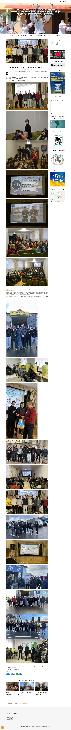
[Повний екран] (64, 57)
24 (64, 108)
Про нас (23, 35)
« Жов (51, 113)
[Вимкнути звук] (62, 57)
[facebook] (60, 1)
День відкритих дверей (26, 692)
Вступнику (30, 35)
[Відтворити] (51, 57)
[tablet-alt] (65, 1)
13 (55, 106)
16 (62, 106)
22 (60, 108)
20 (55, 108)
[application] (57, 54)
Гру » (54, 113)
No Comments (29, 69)
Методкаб (46, 35)
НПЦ (53, 35)
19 (53, 108)
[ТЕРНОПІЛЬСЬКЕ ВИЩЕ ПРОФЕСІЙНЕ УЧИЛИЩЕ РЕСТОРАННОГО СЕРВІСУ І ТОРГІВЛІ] (35, 12)
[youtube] (63, 1)
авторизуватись (25, 703)
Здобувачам (38, 35)
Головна (11, 35)
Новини (17, 35)
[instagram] (34, 728)
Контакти (58, 35)
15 (60, 106)
